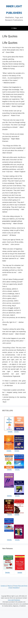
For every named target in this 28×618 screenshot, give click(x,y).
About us (10, 585)
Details (10, 431)
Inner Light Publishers (14, 600)
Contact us (4, 585)
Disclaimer (16, 587)
